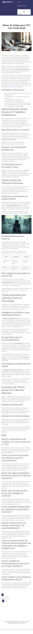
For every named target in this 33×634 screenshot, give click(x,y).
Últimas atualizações (21, 13)
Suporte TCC (18, 631)
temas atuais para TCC (10, 85)
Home (24, 10)
